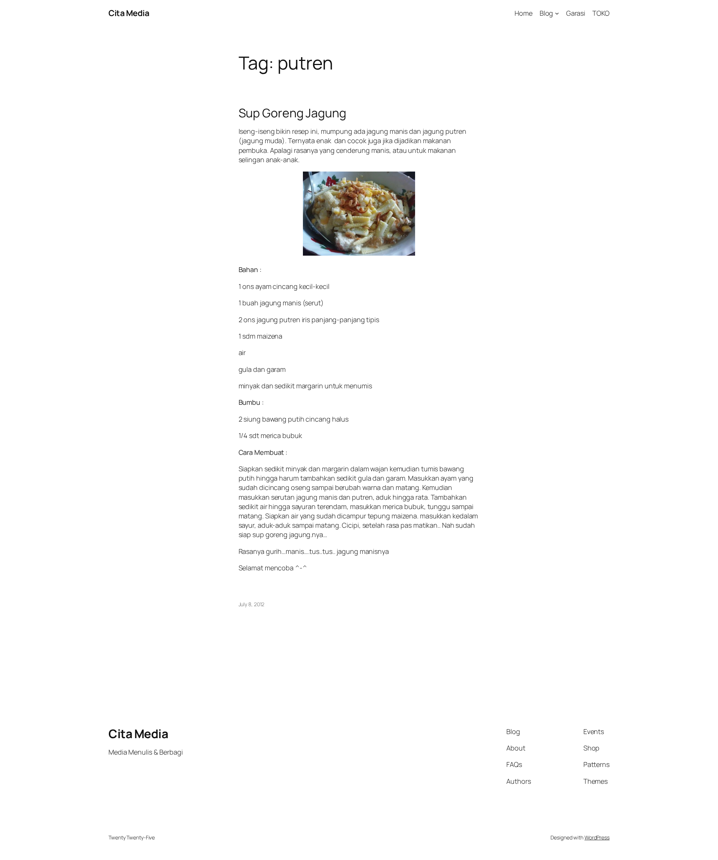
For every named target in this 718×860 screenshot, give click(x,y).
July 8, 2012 (252, 604)
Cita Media (128, 13)
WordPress (597, 837)
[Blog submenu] (557, 13)
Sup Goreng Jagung (292, 113)
